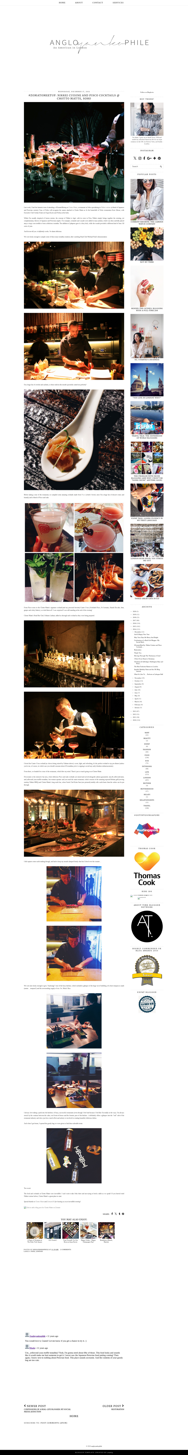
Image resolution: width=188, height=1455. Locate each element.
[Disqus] (74, 1294)
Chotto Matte (73, 207)
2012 (134, 714)
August (137, 687)
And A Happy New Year (141, 634)
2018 (134, 617)
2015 (134, 626)
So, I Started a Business (147, 360)
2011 (134, 717)
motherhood (147, 789)
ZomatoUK (51, 1202)
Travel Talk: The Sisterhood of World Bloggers (147, 437)
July (136, 690)
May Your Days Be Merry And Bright (146, 637)
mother (147, 783)
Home (62, 3)
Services (118, 3)
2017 (134, 620)
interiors (147, 766)
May (136, 695)
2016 (134, 623)
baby (147, 733)
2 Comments (65, 1249)
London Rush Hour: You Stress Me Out (147, 559)
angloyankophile (96, 1446)
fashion (147, 749)
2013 (134, 711)
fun (147, 761)
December (138, 632)
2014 (134, 629)
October (137, 681)
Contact (97, 3)
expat (147, 744)
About (79, 3)
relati (147, 795)
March (137, 701)
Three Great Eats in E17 (147, 598)
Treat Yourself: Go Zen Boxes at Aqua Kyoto (70, 1241)
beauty (147, 738)
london (39, 1251)
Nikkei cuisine (105, 207)
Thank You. (138, 653)
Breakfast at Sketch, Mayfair (106, 1241)
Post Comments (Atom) (54, 1423)
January (137, 707)
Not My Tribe (147, 262)
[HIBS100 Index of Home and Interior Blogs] (141, 895)
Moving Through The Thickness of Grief (147, 656)
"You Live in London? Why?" (147, 398)
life (147, 772)
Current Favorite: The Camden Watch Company (147, 223)
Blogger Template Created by (94, 1452)
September (138, 684)
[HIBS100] (142, 897)
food (33, 1251)
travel (147, 806)
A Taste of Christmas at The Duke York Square (34, 1241)
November (138, 678)
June (136, 693)
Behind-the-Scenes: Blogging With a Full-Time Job (147, 309)
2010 (134, 720)
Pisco (83, 495)
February (137, 704)
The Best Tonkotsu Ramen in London (146, 666)
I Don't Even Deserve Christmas (144, 659)
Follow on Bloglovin (147, 92)
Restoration (137, 650)
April (136, 699)
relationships (147, 800)
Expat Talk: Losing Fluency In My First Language (147, 519)
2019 (134, 614)
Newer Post (47, 1408)
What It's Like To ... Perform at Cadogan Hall (148, 674)
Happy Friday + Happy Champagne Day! (88, 1241)
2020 (134, 611)
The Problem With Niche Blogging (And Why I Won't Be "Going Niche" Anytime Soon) (147, 478)
